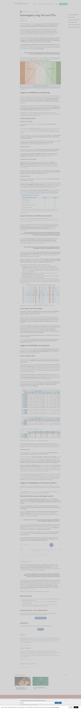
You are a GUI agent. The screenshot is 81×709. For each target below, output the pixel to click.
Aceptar (76, 707)
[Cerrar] (79, 707)
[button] (66, 701)
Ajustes (71, 707)
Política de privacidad (55, 707)
